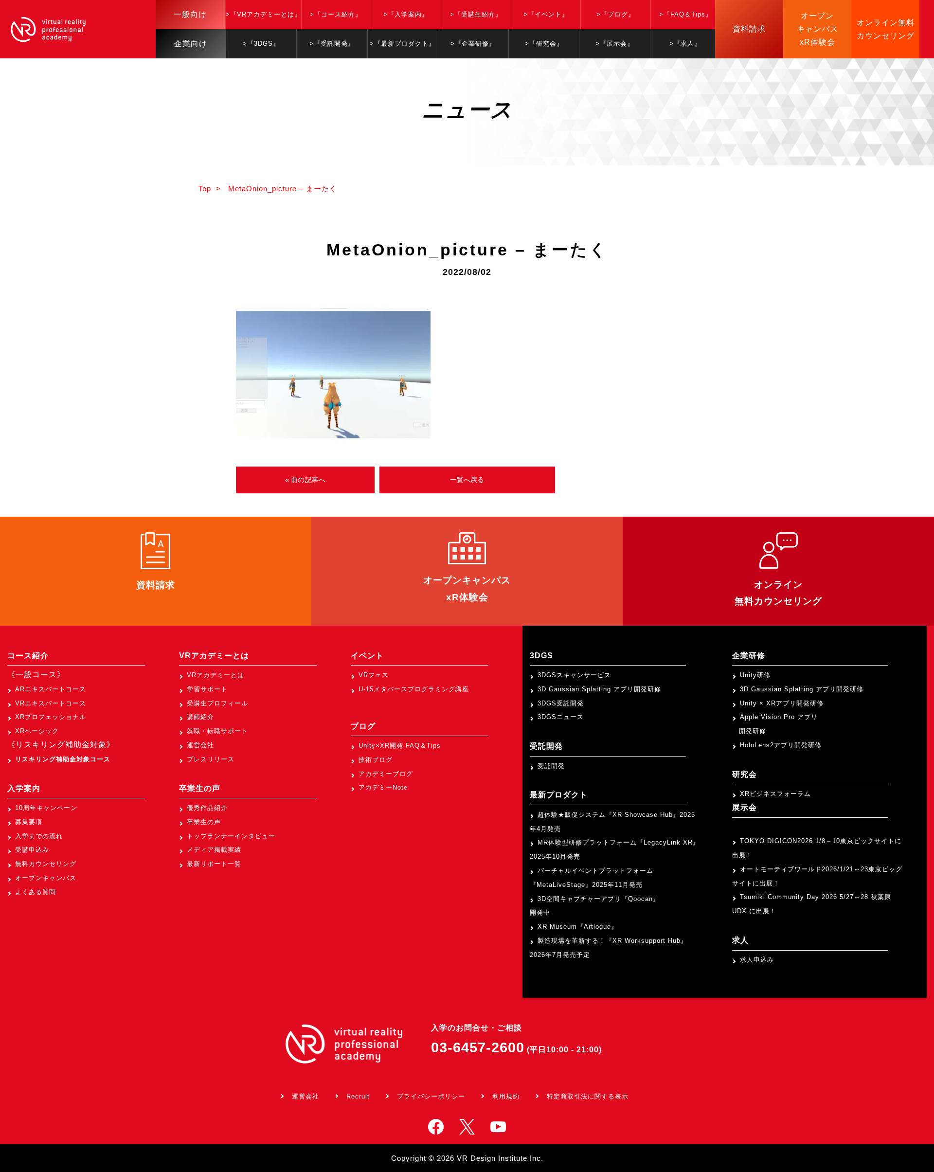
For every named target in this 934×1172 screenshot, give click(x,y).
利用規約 (506, 1096)
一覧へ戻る (467, 480)
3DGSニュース (561, 717)
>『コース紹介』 (336, 14)
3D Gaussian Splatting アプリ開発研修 (599, 689)
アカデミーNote (383, 787)
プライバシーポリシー (431, 1096)
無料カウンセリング (45, 863)
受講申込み (32, 849)
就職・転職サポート (217, 731)
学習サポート (207, 689)
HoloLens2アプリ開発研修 (781, 745)
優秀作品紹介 (207, 807)
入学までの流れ (39, 836)
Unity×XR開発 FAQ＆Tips (400, 745)
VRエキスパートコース (50, 703)
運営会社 (200, 745)
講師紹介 (200, 717)
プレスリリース (210, 759)
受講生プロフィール (217, 703)
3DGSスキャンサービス (574, 675)
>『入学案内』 (406, 14)
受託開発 (551, 766)
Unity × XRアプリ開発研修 (782, 703)
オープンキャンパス (45, 878)
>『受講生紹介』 (476, 14)
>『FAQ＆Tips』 (685, 14)
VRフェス (374, 675)
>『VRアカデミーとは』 (263, 14)
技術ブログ (376, 759)
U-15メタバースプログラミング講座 (414, 689)
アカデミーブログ (386, 773)
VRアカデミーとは (215, 675)
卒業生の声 (204, 822)
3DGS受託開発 (561, 703)
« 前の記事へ (305, 480)
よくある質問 (35, 892)
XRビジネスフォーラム (775, 793)
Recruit (358, 1096)
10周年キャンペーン (46, 807)
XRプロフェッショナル (50, 717)
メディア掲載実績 (214, 849)
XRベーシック (37, 731)
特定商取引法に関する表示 (588, 1096)
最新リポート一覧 (214, 863)
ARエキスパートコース (50, 689)
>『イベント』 (546, 14)
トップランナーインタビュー (231, 836)
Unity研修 (755, 675)
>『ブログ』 (615, 14)
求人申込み (757, 959)
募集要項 (28, 822)
